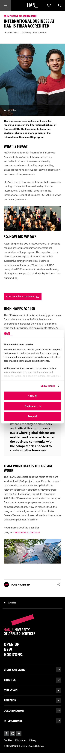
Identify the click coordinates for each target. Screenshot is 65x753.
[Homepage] (32, 5)
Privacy (32, 740)
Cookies (8, 740)
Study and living (15, 670)
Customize (31, 406)
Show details (48, 385)
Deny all (32, 416)
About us (10, 680)
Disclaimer (20, 740)
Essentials (11, 690)
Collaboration (14, 710)
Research (10, 700)
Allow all (32, 395)
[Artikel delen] (58, 584)
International (13, 721)
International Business (27, 532)
